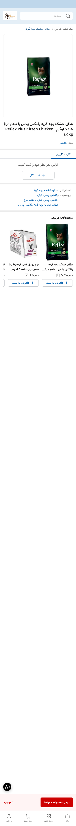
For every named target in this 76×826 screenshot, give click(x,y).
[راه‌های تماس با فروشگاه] (7, 787)
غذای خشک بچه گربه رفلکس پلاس (38, 205)
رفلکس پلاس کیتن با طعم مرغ (41, 200)
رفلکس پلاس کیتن (47, 195)
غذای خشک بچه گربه (37, 29)
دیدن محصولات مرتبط (57, 802)
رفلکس (63, 143)
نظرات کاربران (63, 154)
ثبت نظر (35, 175)
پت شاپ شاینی (64, 29)
